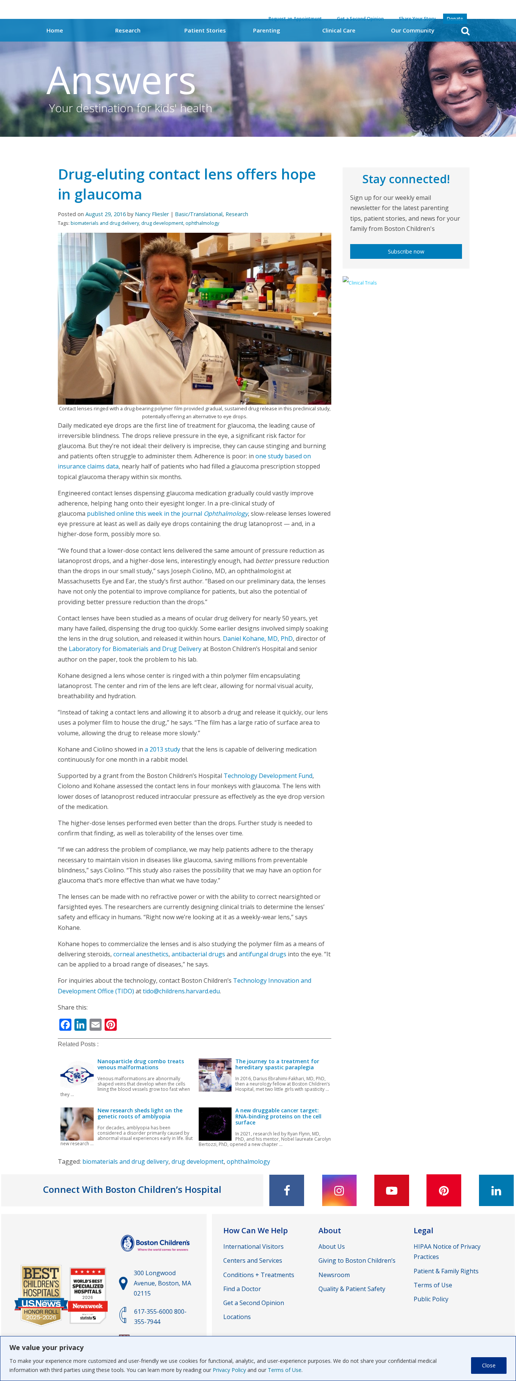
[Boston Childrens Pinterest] (443, 1190)
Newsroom (334, 1275)
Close (489, 1365)
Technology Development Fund (268, 776)
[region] (258, 1358)
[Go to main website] (156, 1255)
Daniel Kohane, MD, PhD (258, 638)
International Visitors (253, 1246)
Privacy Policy (229, 1369)
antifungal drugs (262, 954)
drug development (162, 223)
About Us (331, 1246)
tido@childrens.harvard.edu (181, 991)
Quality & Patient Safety (351, 1289)
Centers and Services (252, 1260)
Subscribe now (406, 251)
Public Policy (431, 1299)
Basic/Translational (198, 214)
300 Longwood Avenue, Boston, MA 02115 (162, 1283)
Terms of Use (284, 1369)
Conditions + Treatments (258, 1275)
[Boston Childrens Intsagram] (339, 1190)
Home (54, 30)
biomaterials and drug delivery (105, 223)
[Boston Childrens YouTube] (391, 1190)
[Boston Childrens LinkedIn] (496, 1190)
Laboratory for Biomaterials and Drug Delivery (135, 649)
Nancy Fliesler (152, 214)
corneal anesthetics (140, 954)
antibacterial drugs (198, 954)
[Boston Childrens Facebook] (286, 1190)
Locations (237, 1317)
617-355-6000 (153, 1311)
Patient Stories (205, 30)
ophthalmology (202, 223)
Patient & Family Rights (446, 1271)
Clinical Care (338, 30)
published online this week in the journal (167, 513)
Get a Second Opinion (253, 1303)
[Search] (465, 31)
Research (128, 30)
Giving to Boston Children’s (356, 1260)
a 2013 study (162, 749)
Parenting (266, 30)
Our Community (412, 30)
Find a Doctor (242, 1289)
